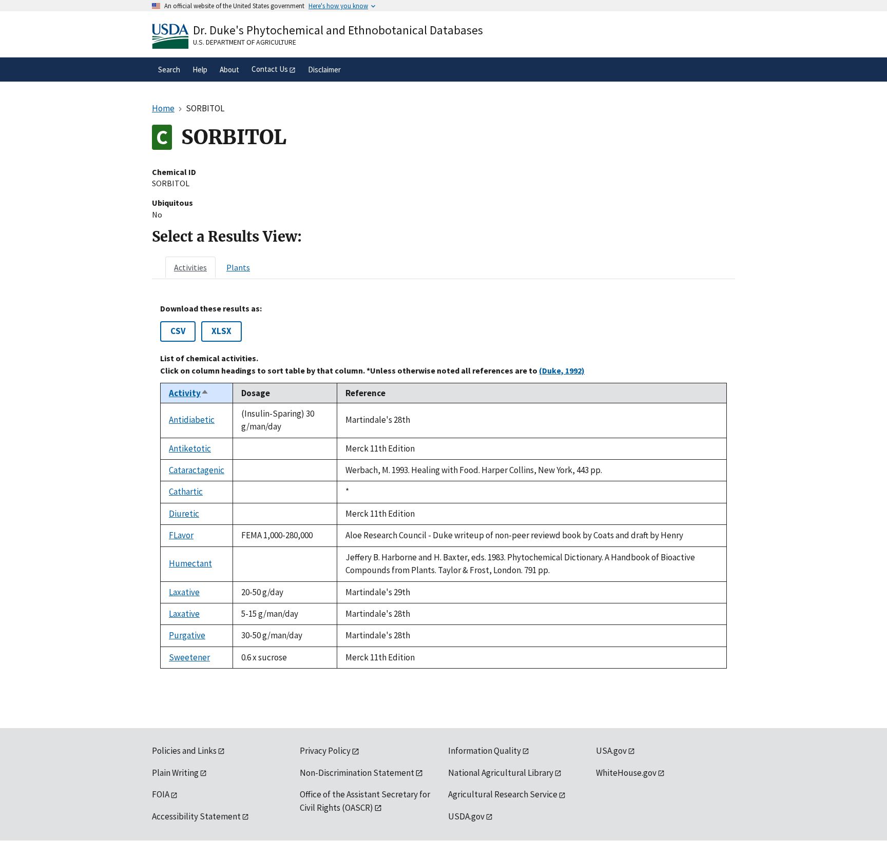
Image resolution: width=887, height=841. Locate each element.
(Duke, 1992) (562, 370)
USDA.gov (466, 816)
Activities (190, 267)
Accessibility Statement (196, 816)
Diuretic (184, 513)
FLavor (181, 535)
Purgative (187, 635)
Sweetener (189, 657)
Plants (238, 267)
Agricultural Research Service (502, 794)
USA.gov (611, 750)
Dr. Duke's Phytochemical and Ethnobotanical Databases (338, 30)
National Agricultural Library (500, 772)
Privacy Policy (325, 750)
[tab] (190, 267)
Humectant (190, 563)
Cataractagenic (196, 470)
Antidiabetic (192, 419)
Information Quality (484, 750)
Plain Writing (175, 772)
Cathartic (186, 491)
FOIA (160, 794)
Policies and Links (184, 750)
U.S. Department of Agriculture (244, 42)
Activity (189, 393)
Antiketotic (190, 448)
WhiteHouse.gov (626, 772)
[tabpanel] (443, 486)
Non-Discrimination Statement (357, 772)
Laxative (184, 592)
